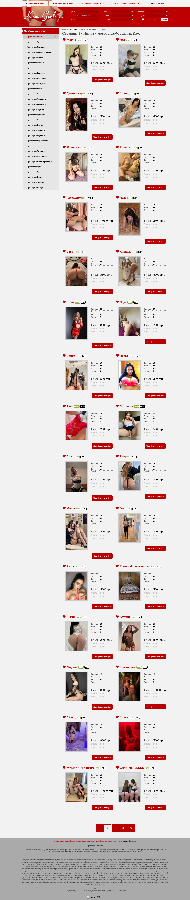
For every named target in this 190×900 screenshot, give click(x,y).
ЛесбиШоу (73, 197)
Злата (70, 566)
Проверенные (150, 19)
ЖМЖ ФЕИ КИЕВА (80, 767)
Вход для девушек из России (111, 841)
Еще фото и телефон (102, 80)
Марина (71, 667)
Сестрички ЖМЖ (132, 767)
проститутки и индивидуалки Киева (87, 890)
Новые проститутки (35, 3)
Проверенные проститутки (94, 3)
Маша (70, 508)
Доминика (73, 93)
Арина (124, 93)
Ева (122, 456)
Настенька (73, 147)
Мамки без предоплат (134, 566)
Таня (69, 406)
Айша (70, 717)
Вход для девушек (156, 3)
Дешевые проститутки (63, 3)
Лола (123, 197)
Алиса (124, 717)
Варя (69, 251)
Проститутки (35, 42)
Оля (122, 508)
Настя (124, 355)
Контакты (132, 841)
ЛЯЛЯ (70, 616)
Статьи (125, 841)
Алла (69, 456)
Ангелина (126, 406)
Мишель (125, 147)
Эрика (70, 355)
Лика (70, 302)
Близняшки (128, 667)
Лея (122, 39)
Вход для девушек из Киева (64, 841)
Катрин (125, 616)
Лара (123, 302)
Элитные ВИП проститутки (126, 3)
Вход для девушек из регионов (87, 841)
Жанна (71, 39)
